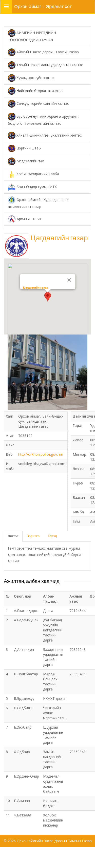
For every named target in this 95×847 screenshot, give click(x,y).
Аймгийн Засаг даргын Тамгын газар (47, 51)
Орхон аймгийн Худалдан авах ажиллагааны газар (38, 203)
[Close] (69, 280)
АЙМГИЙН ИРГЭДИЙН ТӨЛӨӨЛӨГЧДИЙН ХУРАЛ (32, 36)
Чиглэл (13, 536)
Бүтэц (52, 536)
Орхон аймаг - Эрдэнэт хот (43, 6)
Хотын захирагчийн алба (37, 173)
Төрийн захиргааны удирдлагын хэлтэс (49, 64)
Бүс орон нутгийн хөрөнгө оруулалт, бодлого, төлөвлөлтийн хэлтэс (43, 119)
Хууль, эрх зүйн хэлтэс (34, 77)
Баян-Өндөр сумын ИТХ (36, 186)
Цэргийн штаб (28, 148)
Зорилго (33, 536)
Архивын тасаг (29, 218)
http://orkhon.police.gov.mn (40, 454)
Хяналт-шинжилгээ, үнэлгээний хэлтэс (48, 135)
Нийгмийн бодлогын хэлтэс (39, 90)
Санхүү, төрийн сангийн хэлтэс (42, 103)
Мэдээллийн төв (29, 161)
